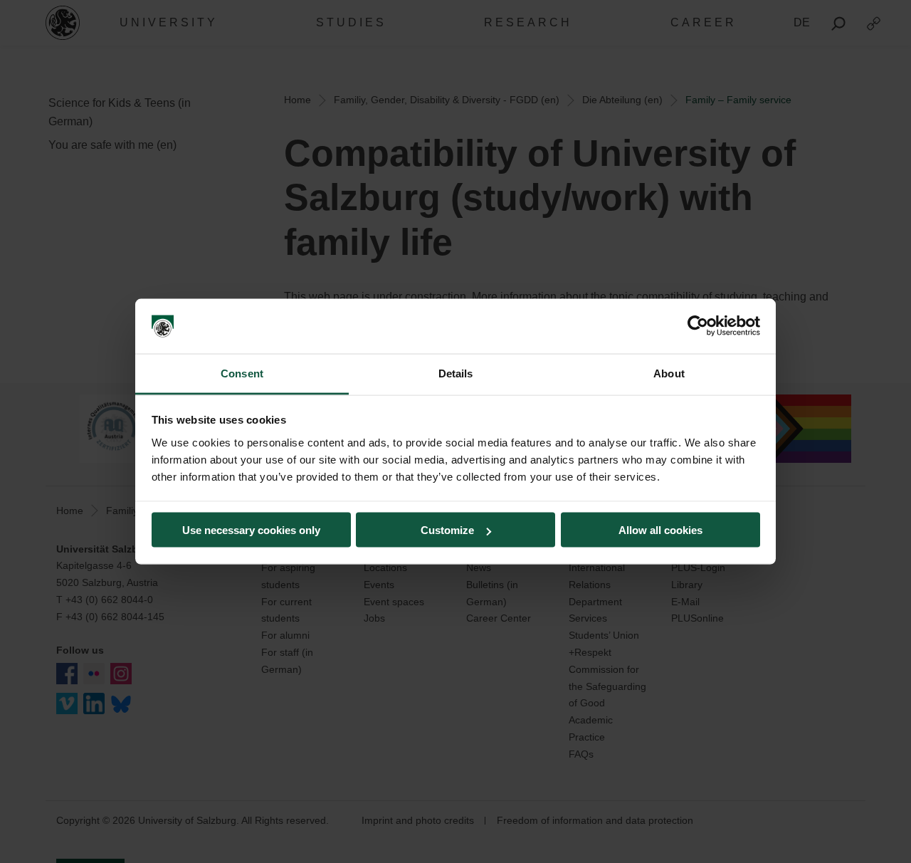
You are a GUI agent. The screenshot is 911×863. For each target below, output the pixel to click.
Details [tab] (455, 373)
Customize (447, 530)
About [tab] (669, 373)
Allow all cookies (660, 530)
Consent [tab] (242, 373)
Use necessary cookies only (251, 530)
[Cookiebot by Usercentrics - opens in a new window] (698, 326)
